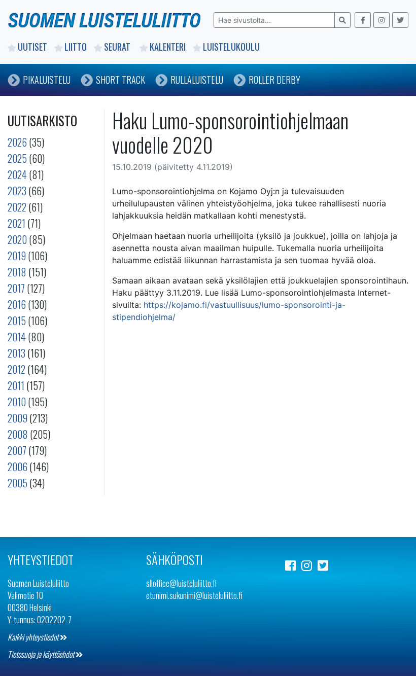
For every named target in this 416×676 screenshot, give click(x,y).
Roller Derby (274, 79)
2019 (17, 255)
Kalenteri (168, 46)
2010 (17, 401)
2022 (17, 207)
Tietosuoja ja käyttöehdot (42, 654)
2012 (16, 369)
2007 (17, 450)
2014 (17, 336)
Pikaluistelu (47, 79)
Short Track (120, 79)
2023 (17, 190)
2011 (16, 385)
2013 (16, 353)
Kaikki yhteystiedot (34, 637)
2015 (17, 320)
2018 (17, 271)
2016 (17, 304)
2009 (17, 417)
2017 (16, 288)
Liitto (75, 46)
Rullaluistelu (196, 79)
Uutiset (32, 46)
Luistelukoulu (231, 46)
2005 (17, 482)
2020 (17, 239)
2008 (18, 434)
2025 (17, 158)
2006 (17, 466)
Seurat (118, 46)
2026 (17, 142)
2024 (17, 174)
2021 (16, 223)
